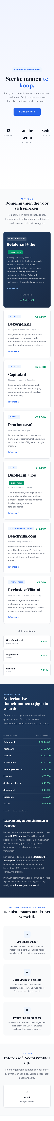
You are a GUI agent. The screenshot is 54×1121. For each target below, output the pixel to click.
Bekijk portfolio (27, 111)
